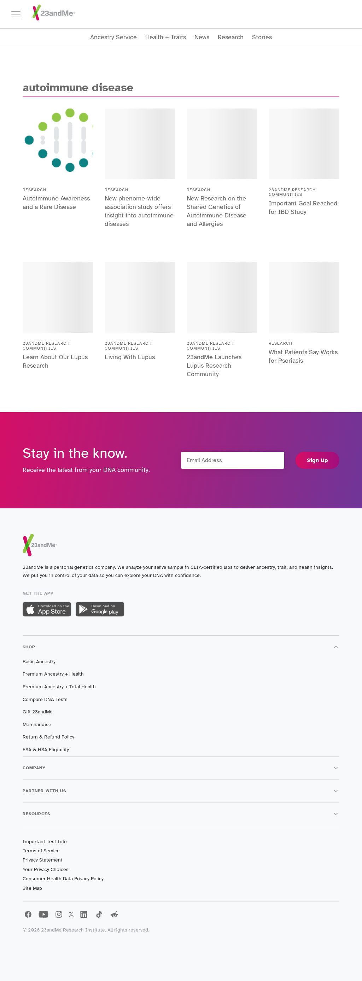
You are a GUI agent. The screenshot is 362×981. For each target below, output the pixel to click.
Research (231, 37)
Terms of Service (41, 851)
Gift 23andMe (38, 712)
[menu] (19, 14)
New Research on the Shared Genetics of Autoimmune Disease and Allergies (216, 211)
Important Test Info (45, 842)
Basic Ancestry (39, 662)
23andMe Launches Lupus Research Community (214, 365)
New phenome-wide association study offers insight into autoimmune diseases (139, 211)
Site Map (32, 888)
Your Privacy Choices (46, 869)
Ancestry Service (113, 37)
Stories (262, 37)
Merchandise (37, 725)
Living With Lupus (130, 357)
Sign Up (317, 460)
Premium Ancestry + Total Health (59, 687)
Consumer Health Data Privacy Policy (63, 879)
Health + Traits (165, 37)
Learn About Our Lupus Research (55, 361)
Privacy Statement (43, 860)
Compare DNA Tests (45, 699)
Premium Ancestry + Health (53, 674)
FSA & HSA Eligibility (46, 750)
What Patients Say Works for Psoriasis (303, 356)
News (201, 37)
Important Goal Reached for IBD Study (303, 207)
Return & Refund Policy (48, 737)
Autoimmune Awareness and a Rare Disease (56, 202)
